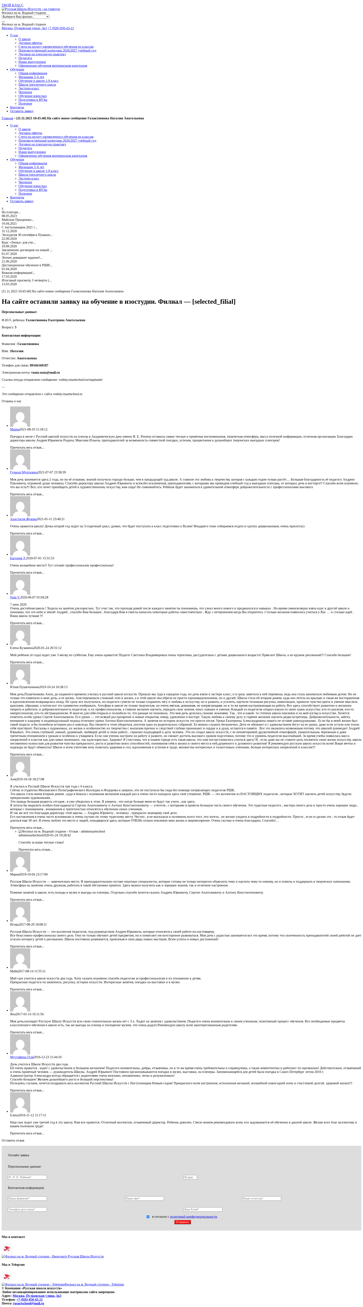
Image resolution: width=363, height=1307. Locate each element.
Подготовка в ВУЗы (32, 99)
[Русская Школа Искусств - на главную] (31, 9)
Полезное (25, 103)
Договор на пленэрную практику (42, 54)
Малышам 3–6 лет (31, 77)
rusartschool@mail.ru (28, 1303)
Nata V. (15, 597)
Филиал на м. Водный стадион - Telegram (94, 1284)
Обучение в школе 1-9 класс (38, 81)
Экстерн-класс (28, 88)
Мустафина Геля (22, 1057)
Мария (15, 429)
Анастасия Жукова (23, 519)
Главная (7, 118)
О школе (24, 39)
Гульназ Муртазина (24, 472)
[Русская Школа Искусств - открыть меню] (3, 21)
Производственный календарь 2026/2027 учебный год (57, 50)
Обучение (17, 69)
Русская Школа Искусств (85, 1256)
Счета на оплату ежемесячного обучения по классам (55, 46)
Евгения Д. (18, 558)
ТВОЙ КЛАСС (13, 5)
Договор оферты (30, 43)
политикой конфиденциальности (193, 1216)
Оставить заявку (22, 111)
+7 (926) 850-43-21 (61, 28)
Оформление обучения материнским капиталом (52, 65)
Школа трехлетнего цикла (37, 84)
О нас (14, 35)
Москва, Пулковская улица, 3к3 (24, 28)
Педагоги (25, 58)
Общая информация (32, 73)
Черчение (25, 92)
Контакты (17, 107)
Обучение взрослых (32, 96)
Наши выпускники (32, 62)
